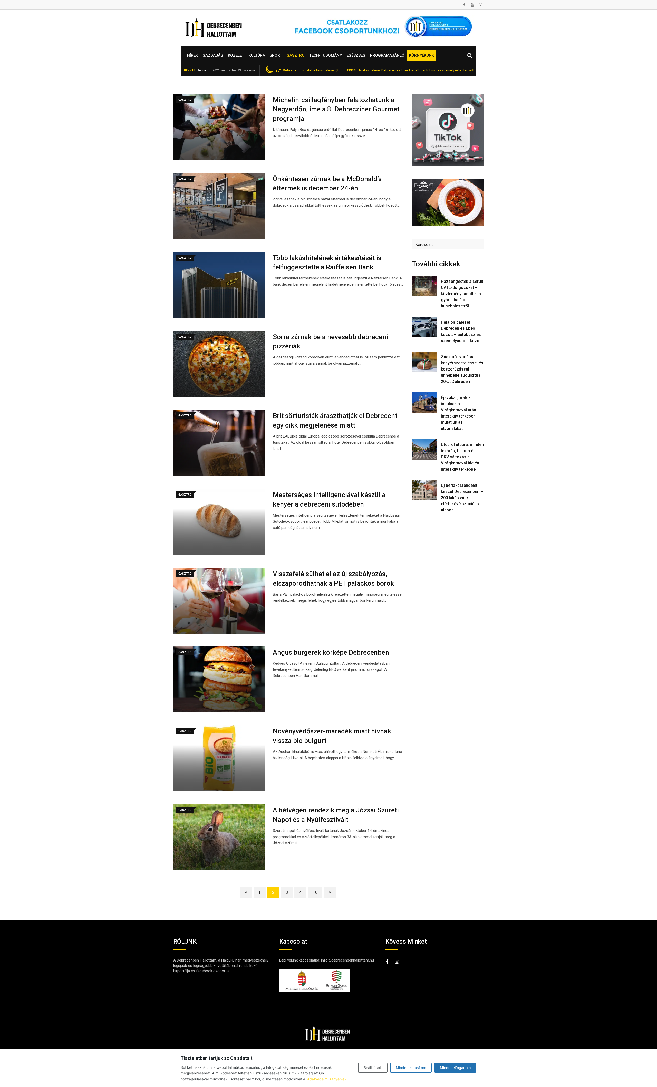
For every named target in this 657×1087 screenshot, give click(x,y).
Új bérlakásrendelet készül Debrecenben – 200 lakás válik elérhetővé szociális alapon (462, 497)
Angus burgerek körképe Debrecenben (331, 652)
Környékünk (421, 55)
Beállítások (373, 1067)
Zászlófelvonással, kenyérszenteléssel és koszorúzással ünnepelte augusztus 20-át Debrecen (462, 369)
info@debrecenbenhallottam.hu (347, 960)
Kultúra (257, 55)
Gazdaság (212, 55)
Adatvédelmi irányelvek (326, 1079)
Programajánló (387, 55)
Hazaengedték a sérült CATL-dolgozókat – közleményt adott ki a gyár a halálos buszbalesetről (462, 293)
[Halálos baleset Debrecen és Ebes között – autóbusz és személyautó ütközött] (424, 327)
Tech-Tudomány (325, 55)
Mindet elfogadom (455, 1067)
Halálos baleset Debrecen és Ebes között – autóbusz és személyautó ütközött (375, 70)
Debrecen (286, 70)
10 (315, 892)
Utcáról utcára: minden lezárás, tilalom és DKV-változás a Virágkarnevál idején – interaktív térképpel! (462, 457)
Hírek (192, 55)
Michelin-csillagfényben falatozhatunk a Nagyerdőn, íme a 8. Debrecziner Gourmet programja (336, 109)
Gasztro (296, 55)
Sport (276, 55)
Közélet (236, 55)
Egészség (355, 55)
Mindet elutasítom (411, 1067)
